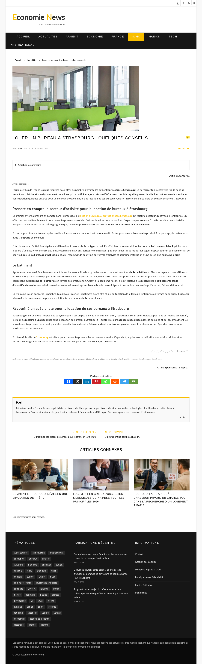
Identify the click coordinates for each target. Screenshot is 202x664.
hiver (52, 577)
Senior (30, 607)
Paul (20, 148)
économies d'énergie (39, 619)
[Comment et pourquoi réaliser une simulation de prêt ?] (40, 474)
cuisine (30, 577)
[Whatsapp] (105, 381)
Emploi (42, 577)
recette (51, 601)
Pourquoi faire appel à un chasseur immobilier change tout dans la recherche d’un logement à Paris (161, 500)
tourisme (18, 613)
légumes (44, 589)
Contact (139, 554)
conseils (18, 577)
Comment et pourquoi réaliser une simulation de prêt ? (40, 496)
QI (32, 601)
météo (56, 589)
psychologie (20, 601)
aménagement (56, 553)
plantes (55, 595)
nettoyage (30, 595)
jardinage (18, 589)
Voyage (57, 613)
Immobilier (183, 148)
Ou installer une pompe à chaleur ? (122, 437)
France (117, 36)
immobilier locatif (22, 583)
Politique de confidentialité (149, 577)
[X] (77, 381)
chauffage (41, 571)
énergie (32, 625)
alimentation (39, 553)
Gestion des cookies (145, 562)
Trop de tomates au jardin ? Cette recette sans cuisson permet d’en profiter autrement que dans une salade (101, 593)
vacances (32, 613)
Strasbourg (42, 337)
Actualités (47, 36)
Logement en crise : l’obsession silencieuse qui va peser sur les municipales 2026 (99, 498)
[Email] (133, 381)
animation (19, 559)
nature (17, 595)
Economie (95, 36)
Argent (72, 36)
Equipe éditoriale (144, 585)
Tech (173, 36)
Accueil (23, 36)
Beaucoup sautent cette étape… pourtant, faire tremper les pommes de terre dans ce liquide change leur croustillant (101, 574)
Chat (29, 571)
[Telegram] (124, 381)
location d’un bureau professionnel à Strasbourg (105, 216)
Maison (154, 36)
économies (19, 619)
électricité (19, 625)
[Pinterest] (96, 381)
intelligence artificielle (46, 583)
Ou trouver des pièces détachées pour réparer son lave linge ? (66, 437)
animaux (33, 559)
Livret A (31, 589)
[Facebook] (68, 381)
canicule (18, 571)
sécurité (52, 607)
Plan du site (141, 593)
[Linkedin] (87, 381)
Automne (18, 565)
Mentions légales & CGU (148, 570)
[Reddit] (115, 381)
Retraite (18, 607)
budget (59, 565)
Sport (40, 607)
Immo (136, 36)
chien (53, 571)
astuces (46, 559)
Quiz (40, 601)
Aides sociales (20, 553)
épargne (44, 625)
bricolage (46, 565)
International (22, 44)
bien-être (32, 565)
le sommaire (29, 165)
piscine (43, 595)
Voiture (45, 613)
